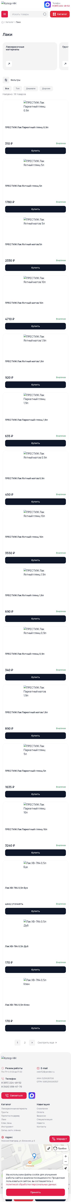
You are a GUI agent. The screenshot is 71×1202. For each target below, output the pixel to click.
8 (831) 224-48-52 (61, 6)
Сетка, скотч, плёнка (11, 1130)
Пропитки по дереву (10, 1116)
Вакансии (41, 1116)
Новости (41, 1123)
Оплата (40, 1112)
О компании (42, 1108)
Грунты (4, 1112)
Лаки (3, 1119)
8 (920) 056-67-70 (11, 1086)
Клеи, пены (6, 1123)
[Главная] (2, 22)
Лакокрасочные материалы (14, 1108)
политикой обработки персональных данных (31, 1184)
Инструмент (7, 1126)
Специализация (44, 1119)
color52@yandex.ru (45, 1072)
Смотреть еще (46, 1042)
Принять (35, 1192)
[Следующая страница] (32, 1043)
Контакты (41, 1126)
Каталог (62, 14)
